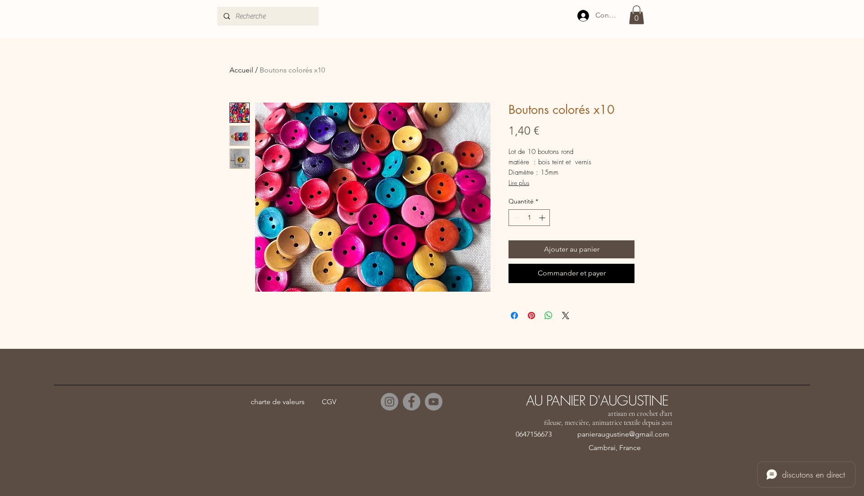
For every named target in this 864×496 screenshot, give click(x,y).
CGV (329, 401)
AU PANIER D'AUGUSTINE (597, 401)
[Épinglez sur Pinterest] (531, 315)
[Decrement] (515, 217)
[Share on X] (565, 315)
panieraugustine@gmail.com (623, 434)
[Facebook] (411, 401)
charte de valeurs (278, 401)
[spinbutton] (529, 217)
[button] (636, 14)
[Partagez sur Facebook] (514, 315)
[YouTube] (433, 401)
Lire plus (518, 182)
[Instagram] (389, 401)
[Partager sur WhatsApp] (548, 315)
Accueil (241, 70)
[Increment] (543, 217)
